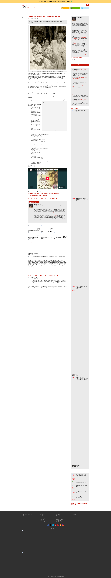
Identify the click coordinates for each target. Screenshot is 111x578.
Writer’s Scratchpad (44, 11)
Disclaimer (58, 575)
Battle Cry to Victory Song (80, 110)
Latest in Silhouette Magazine (76, 472)
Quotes (41, 520)
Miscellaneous (77, 11)
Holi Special (58, 514)
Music (77, 111)
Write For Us (66, 8)
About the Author (32, 202)
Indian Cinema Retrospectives (81, 482)
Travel (60, 11)
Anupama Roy (74, 77)
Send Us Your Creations (43, 521)
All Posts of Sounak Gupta (61, 221)
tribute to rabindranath (52, 287)
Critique (77, 488)
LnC (45, 205)
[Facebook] (48, 525)
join (65, 1)
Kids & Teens (67, 11)
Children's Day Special (59, 519)
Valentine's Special (59, 516)
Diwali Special (58, 520)
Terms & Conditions (74, 575)
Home (35, 575)
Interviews (77, 380)
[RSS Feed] (60, 525)
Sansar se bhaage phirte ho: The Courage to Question (79, 70)
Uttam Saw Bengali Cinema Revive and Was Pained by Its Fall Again (82, 475)
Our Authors (74, 515)
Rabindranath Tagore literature (48, 286)
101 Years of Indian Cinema (27, 514)
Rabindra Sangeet (33, 286)
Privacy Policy (66, 575)
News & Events (42, 514)
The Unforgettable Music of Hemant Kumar (55, 212)
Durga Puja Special (59, 521)
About (85, 11)
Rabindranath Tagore (39, 286)
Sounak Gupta (36, 18)
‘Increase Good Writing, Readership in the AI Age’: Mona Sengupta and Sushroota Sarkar (82, 378)
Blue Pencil (86, 8)
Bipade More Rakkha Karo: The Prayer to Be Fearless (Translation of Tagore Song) (43, 193)
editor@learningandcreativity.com (47, 257)
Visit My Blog (78, 18)
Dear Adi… (78, 465)
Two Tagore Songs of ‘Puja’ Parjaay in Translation (37, 195)
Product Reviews (42, 515)
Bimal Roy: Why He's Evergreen (81, 480)
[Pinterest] (58, 525)
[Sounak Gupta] (31, 207)
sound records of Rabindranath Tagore (42, 287)
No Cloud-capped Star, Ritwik (81, 496)
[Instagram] (63, 525)
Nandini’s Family (79, 374)
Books (35, 11)
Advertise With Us (76, 8)
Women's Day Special (59, 515)
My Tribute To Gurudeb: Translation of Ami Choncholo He (39, 197)
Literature (28, 11)
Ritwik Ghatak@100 (79, 497)
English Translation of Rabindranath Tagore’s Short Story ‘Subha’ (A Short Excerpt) (44, 198)
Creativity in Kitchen (43, 516)
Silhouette (54, 11)
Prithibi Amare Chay (53, 215)
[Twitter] (51, 525)
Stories (77, 375)
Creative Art (77, 201)
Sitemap (70, 575)
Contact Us (62, 575)
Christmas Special (59, 518)
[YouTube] (55, 525)
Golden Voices (78, 493)
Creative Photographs (43, 518)
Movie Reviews (25, 516)
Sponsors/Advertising (53, 575)
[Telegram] (53, 525)
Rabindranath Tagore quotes (57, 286)
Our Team (74, 514)
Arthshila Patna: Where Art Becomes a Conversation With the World (82, 199)
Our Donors (74, 516)
